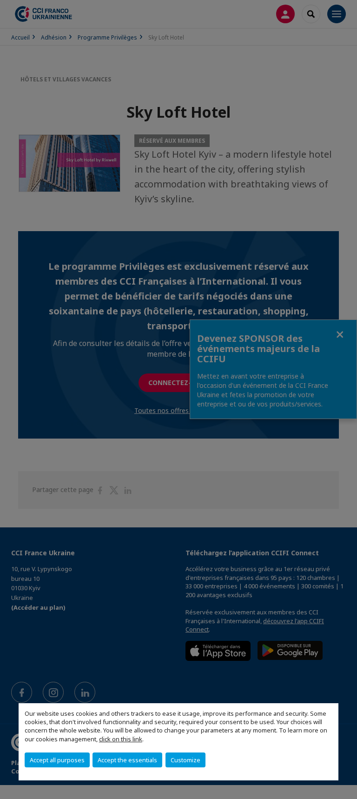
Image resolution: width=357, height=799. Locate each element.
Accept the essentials (127, 760)
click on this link (120, 739)
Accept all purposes (57, 760)
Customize (185, 760)
